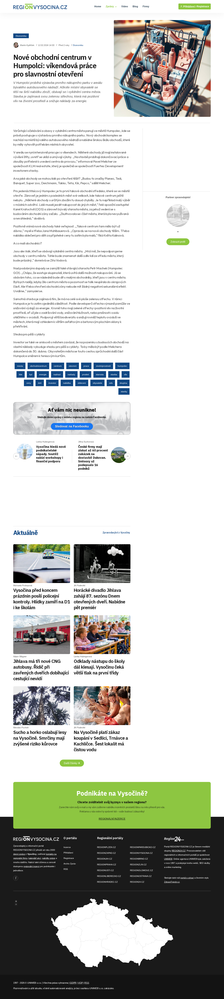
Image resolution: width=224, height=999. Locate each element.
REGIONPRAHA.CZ (106, 864)
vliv (125, 374)
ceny (28, 383)
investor (52, 383)
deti (39, 383)
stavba (114, 374)
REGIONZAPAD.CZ (106, 853)
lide (20, 374)
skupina (123, 383)
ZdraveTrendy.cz (172, 882)
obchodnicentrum (38, 366)
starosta (100, 374)
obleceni (82, 383)
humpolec (122, 366)
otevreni (72, 366)
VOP (80, 983)
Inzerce (67, 847)
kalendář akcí (34, 858)
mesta (20, 366)
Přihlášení (68, 852)
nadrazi (57, 374)
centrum (58, 366)
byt (30, 374)
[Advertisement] (71, 500)
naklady (71, 374)
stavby (124, 391)
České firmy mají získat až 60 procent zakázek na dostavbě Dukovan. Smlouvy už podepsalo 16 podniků (93, 458)
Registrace (203, 6)
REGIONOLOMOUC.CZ (141, 870)
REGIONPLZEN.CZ (106, 847)
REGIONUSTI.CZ (105, 870)
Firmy (146, 6)
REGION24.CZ (137, 882)
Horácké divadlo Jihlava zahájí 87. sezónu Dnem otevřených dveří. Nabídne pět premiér (99, 598)
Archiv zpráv (70, 863)
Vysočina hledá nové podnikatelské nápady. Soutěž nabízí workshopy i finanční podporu (51, 454)
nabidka (67, 383)
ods (111, 383)
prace (86, 366)
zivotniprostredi (103, 366)
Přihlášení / (189, 6)
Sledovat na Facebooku (72, 426)
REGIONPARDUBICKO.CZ (143, 847)
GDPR (73, 983)
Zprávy (110, 6)
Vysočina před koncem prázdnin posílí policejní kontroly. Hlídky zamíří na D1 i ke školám (41, 598)
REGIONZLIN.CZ (138, 864)
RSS (66, 869)
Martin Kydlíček (27, 45)
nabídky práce (48, 858)
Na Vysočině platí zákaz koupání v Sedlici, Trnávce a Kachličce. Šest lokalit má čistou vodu (101, 740)
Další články (71, 763)
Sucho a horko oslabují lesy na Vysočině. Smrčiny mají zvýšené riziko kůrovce (39, 738)
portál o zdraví (187, 878)
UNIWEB (168, 859)
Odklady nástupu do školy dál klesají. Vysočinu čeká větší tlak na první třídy (99, 667)
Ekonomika (21, 36)
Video (124, 6)
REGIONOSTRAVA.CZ (141, 876)
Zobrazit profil (178, 241)
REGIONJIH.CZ (104, 859)
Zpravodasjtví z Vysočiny (116, 532)
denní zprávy (19, 854)
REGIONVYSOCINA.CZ (141, 853)
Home (97, 6)
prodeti (85, 374)
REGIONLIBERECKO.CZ (109, 876)
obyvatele (97, 383)
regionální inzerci (31, 866)
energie (42, 374)
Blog (135, 6)
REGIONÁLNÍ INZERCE (112, 819)
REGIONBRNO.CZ (139, 859)
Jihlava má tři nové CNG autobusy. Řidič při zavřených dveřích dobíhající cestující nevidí (41, 669)
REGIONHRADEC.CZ (107, 882)
